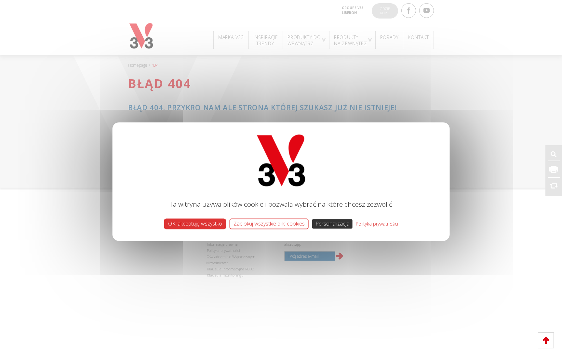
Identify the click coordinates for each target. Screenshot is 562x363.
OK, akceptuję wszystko (195, 223)
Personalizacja (332, 223)
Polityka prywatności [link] (377, 224)
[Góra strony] (546, 340)
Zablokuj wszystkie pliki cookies (269, 223)
